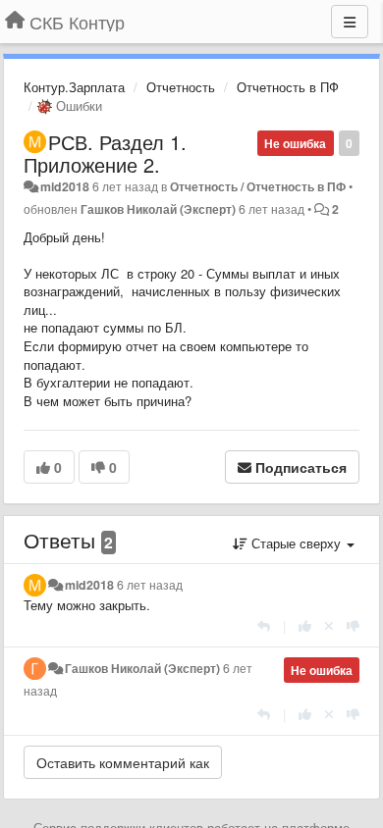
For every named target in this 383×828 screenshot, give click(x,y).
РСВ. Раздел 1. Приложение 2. (105, 153)
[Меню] (349, 21)
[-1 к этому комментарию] (353, 625)
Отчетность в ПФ (288, 87)
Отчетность (180, 87)
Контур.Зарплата (74, 87)
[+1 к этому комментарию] (305, 625)
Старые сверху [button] (296, 543)
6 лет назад (150, 585)
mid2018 (64, 186)
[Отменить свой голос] (329, 625)
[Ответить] (263, 625)
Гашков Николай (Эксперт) (158, 209)
